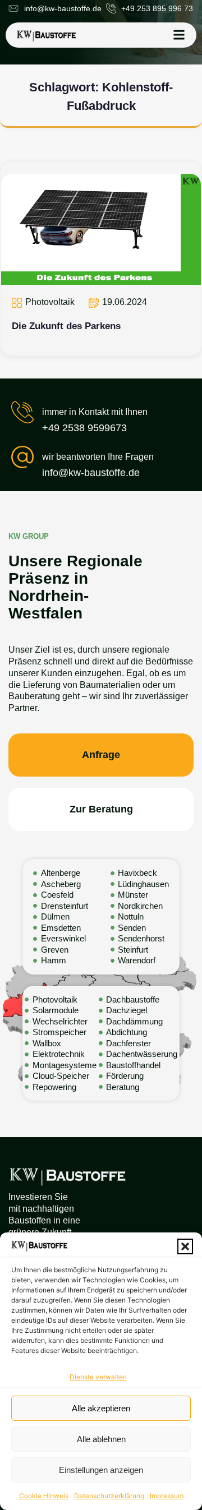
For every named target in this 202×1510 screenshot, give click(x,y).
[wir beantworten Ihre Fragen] (22, 457)
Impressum (166, 1495)
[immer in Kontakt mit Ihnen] (22, 412)
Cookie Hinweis (43, 1495)
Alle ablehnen (101, 1439)
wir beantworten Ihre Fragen (98, 456)
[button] (185, 1246)
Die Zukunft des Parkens (66, 326)
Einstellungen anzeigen (101, 1470)
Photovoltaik (50, 302)
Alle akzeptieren (101, 1408)
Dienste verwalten (98, 1377)
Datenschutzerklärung (109, 1495)
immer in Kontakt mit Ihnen (95, 412)
